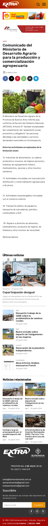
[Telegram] (36, 78)
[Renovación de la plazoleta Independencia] (8, 350)
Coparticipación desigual (19, 292)
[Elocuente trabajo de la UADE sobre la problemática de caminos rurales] (8, 315)
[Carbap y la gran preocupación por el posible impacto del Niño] (13, 420)
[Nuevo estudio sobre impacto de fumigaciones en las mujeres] (8, 333)
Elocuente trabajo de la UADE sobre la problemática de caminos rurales (29, 317)
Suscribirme (38, 505)
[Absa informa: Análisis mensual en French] (8, 364)
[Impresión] (30, 78)
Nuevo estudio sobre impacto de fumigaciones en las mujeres (29, 334)
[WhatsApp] (23, 78)
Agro (5, 41)
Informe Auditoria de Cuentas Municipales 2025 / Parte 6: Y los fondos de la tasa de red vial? (35, 434)
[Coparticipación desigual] (24, 272)
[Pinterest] (17, 78)
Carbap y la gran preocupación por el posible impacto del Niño (12, 433)
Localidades (20, 360)
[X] (11, 78)
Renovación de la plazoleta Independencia (30, 349)
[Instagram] (37, 511)
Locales (18, 345)
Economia (6, 289)
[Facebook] (5, 78)
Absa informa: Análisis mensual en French (27, 364)
